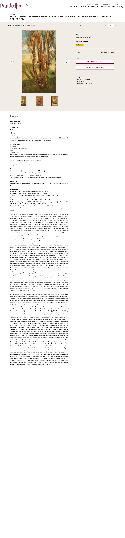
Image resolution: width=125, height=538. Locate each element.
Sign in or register (95, 62)
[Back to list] (91, 25)
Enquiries (80, 77)
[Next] (116, 25)
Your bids (80, 81)
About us (95, 7)
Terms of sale (82, 86)
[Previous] (105, 25)
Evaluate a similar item (95, 67)
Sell (114, 7)
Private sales (105, 7)
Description (14, 116)
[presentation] (11, 61)
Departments (84, 7)
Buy (118, 7)
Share (96, 4)
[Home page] (15, 5)
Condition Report (83, 79)
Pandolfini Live (118, 4)
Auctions (74, 7)
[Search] (122, 7)
